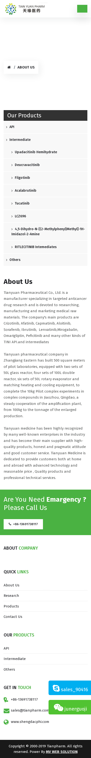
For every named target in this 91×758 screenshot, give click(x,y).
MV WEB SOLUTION (62, 752)
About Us (11, 585)
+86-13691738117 (24, 699)
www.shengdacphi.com (30, 722)
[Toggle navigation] (82, 9)
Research (11, 595)
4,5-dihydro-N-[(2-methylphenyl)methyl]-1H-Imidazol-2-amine (48, 231)
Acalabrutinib (25, 191)
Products (11, 606)
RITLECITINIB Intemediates (35, 247)
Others (14, 260)
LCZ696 (20, 216)
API (11, 127)
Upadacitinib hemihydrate (35, 152)
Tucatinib (22, 203)
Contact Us (13, 616)
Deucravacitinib (27, 165)
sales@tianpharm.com (30, 710)
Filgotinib (22, 178)
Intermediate (19, 140)
